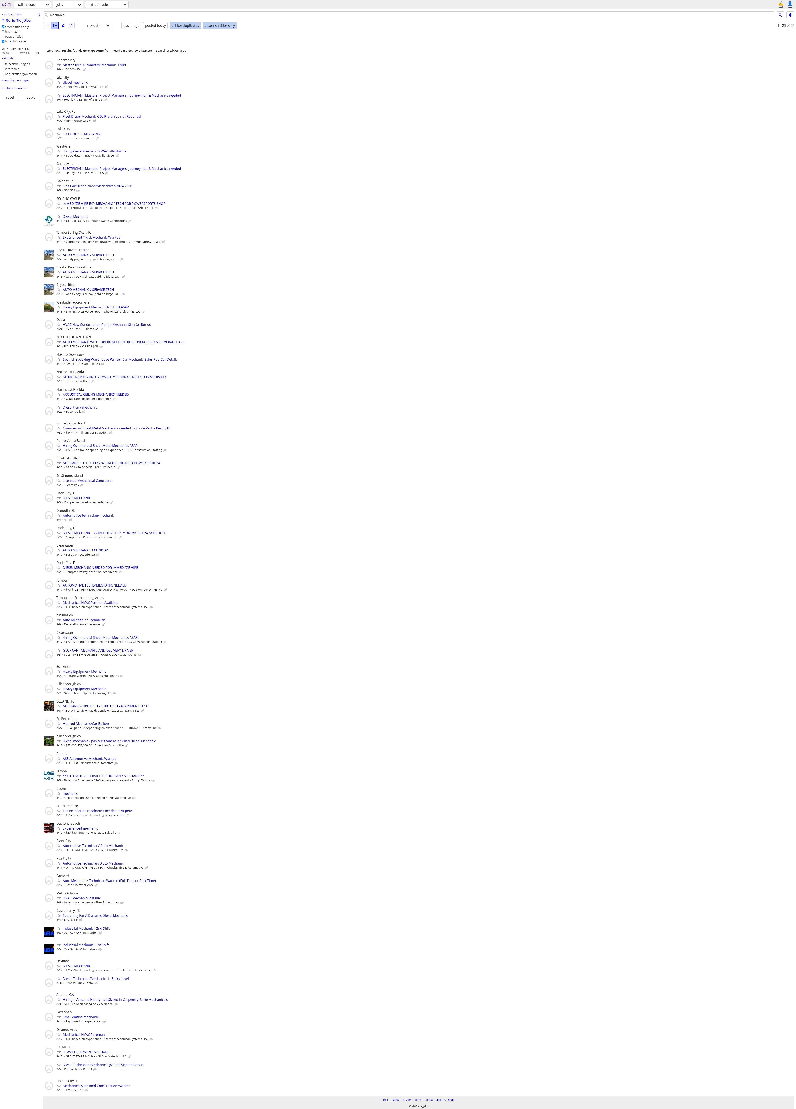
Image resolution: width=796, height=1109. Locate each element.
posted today (14, 37)
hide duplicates (16, 41)
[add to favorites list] (58, 64)
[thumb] (55, 25)
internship (12, 69)
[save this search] (790, 15)
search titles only (17, 27)
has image (12, 32)
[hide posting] (85, 69)
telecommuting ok (17, 64)
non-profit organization (21, 74)
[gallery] (63, 25)
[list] (47, 25)
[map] (71, 25)
